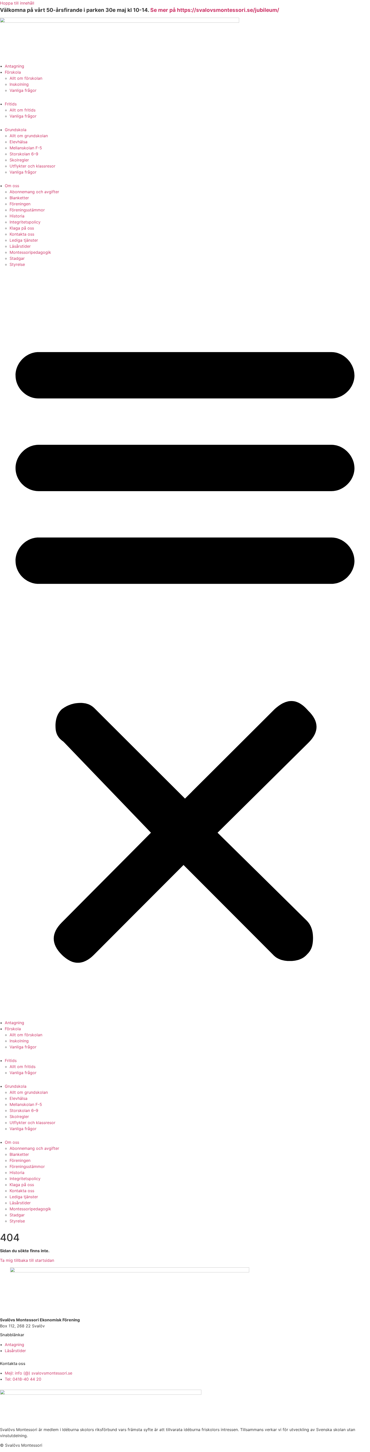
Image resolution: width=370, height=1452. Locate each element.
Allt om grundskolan (29, 135)
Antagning (14, 66)
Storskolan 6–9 (24, 153)
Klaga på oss (22, 228)
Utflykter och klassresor (32, 166)
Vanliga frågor (23, 90)
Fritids (11, 103)
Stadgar (17, 258)
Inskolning (19, 84)
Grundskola (15, 129)
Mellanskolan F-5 (26, 147)
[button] (185, 647)
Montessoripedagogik (30, 252)
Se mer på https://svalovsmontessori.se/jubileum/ (214, 10)
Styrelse (17, 264)
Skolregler (19, 159)
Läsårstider (20, 246)
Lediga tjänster (24, 240)
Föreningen (20, 203)
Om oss (12, 185)
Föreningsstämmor (27, 209)
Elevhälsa (18, 141)
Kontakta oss (22, 234)
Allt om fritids (22, 110)
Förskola (13, 72)
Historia (17, 215)
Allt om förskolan (26, 78)
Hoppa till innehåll (17, 3)
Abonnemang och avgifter (34, 191)
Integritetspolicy (25, 222)
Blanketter (19, 197)
